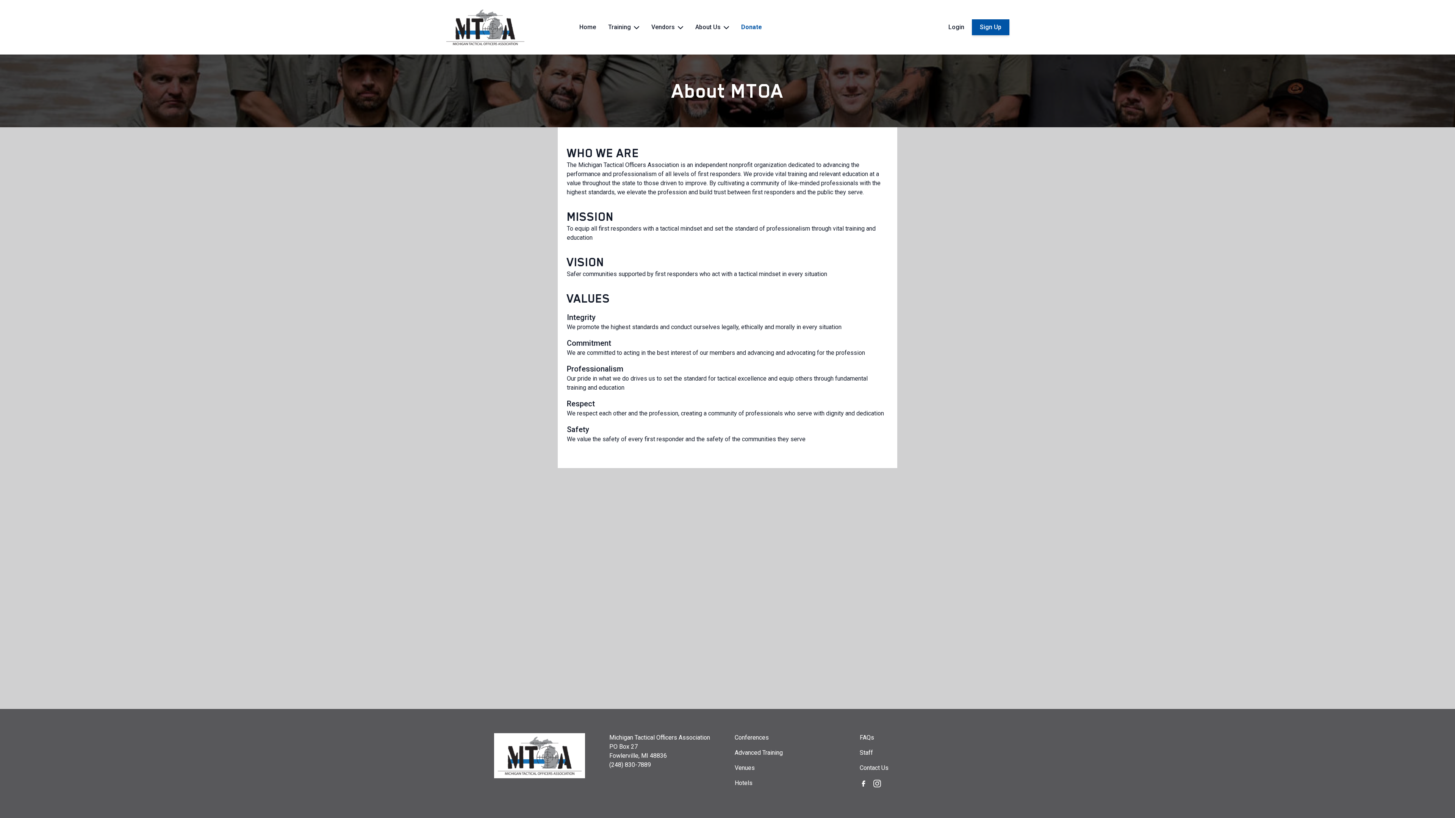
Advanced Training (759, 752)
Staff (866, 752)
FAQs (867, 737)
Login (956, 27)
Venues (745, 767)
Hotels (744, 783)
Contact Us (874, 767)
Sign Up (990, 27)
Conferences (752, 737)
